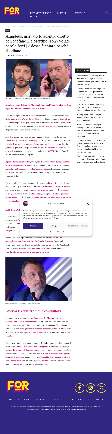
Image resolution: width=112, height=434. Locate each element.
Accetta (33, 226)
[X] (101, 388)
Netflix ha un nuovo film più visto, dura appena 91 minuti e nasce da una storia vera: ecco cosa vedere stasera (91, 159)
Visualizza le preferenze (77, 226)
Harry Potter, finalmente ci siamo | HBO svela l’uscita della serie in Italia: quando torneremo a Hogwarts (91, 107)
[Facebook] (79, 388)
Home (7, 27)
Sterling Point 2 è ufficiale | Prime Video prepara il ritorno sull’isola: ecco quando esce (90, 117)
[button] (87, 203)
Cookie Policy (48, 232)
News (14, 27)
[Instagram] (90, 388)
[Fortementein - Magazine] (12, 11)
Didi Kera (11, 55)
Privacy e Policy (62, 232)
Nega (54, 226)
